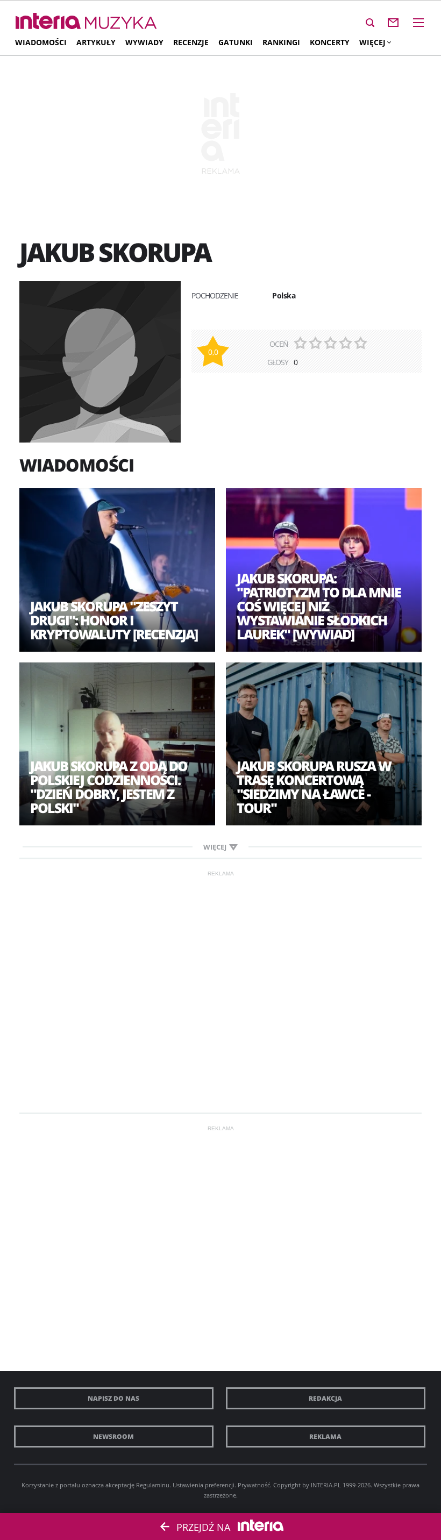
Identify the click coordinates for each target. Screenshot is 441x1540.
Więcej (372, 42)
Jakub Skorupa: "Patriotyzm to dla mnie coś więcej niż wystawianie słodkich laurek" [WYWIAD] (319, 606)
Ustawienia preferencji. (204, 1485)
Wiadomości (41, 42)
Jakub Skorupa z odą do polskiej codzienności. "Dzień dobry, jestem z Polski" (108, 787)
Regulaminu (152, 1485)
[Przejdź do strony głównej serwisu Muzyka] (121, 23)
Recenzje (191, 42)
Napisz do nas (113, 1398)
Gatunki (235, 42)
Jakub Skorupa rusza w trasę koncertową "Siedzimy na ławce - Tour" (314, 787)
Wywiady (144, 42)
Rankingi (281, 42)
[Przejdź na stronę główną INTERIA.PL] (48, 21)
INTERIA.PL (326, 1485)
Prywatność (254, 1485)
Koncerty (330, 42)
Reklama (325, 1436)
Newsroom (113, 1436)
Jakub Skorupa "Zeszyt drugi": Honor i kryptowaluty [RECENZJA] (113, 620)
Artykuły (96, 42)
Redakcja (325, 1398)
